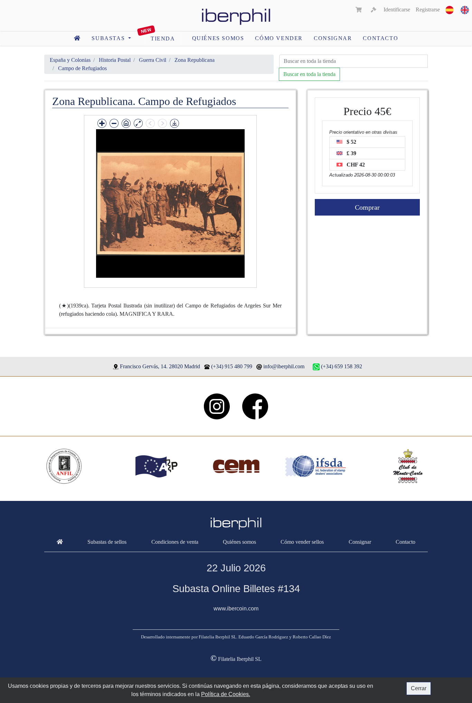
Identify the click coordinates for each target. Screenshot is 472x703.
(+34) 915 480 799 (231, 366)
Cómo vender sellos (302, 542)
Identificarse (397, 9)
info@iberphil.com (283, 366)
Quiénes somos (218, 38)
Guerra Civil (152, 60)
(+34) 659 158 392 (341, 366)
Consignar (333, 38)
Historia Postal (115, 60)
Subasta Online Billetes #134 (236, 588)
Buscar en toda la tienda (309, 74)
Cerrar (418, 688)
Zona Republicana (194, 60)
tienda (163, 38)
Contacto (380, 38)
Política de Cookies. (225, 694)
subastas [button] (109, 38)
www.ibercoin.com (236, 608)
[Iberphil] (59, 542)
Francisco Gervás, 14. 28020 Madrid (160, 366)
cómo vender (279, 38)
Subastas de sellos (106, 542)
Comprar (367, 207)
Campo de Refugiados (82, 68)
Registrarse (428, 9)
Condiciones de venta (174, 542)
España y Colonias (70, 60)
